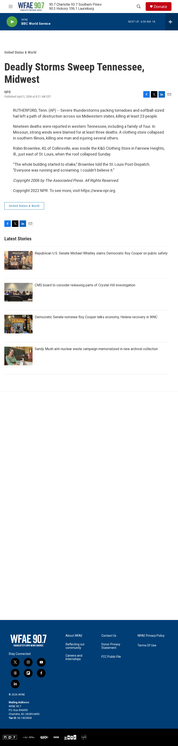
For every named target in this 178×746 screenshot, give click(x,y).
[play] (11, 21)
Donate (160, 6)
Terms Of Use (146, 645)
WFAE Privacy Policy (151, 635)
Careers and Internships (74, 657)
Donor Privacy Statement (110, 646)
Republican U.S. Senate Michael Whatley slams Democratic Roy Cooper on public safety (101, 253)
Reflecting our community (75, 646)
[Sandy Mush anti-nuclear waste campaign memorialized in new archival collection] (18, 356)
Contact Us (108, 635)
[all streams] (171, 21)
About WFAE (74, 635)
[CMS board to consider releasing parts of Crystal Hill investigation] (18, 292)
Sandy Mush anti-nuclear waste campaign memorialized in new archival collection (96, 349)
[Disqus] (89, 450)
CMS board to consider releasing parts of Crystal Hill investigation (85, 285)
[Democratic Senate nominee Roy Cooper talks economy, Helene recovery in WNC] (18, 324)
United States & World (20, 52)
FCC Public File (111, 656)
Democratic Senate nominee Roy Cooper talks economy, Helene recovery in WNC (96, 317)
